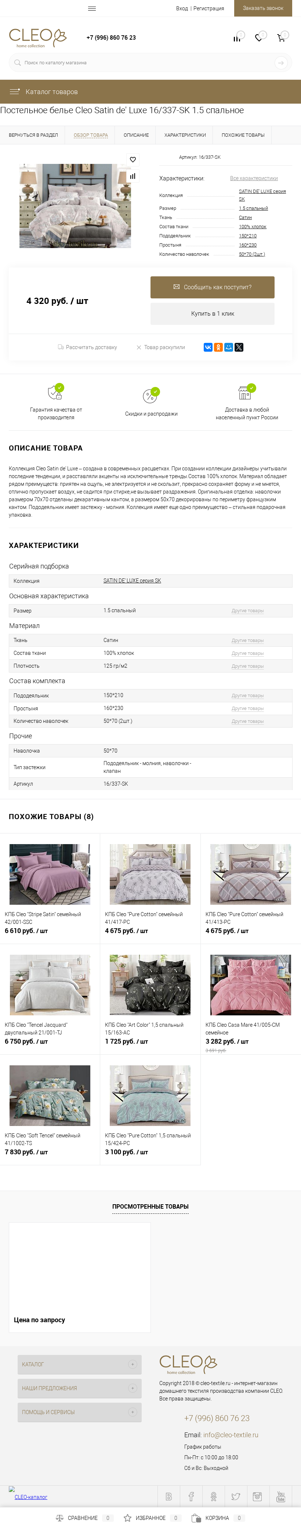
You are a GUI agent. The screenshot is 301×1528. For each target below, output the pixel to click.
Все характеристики (254, 178)
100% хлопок (252, 226)
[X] (239, 347)
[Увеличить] (75, 206)
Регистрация (208, 8)
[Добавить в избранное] (132, 159)
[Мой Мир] (228, 347)
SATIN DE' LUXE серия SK (132, 581)
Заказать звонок (263, 8)
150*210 (248, 235)
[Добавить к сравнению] (132, 176)
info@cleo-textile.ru (230, 1435)
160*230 (248, 245)
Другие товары (248, 610)
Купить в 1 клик (212, 313)
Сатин (245, 217)
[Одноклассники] (218, 347)
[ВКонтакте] (208, 347)
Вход (182, 8)
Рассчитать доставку (91, 347)
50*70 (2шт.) (252, 254)
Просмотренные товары (150, 1206)
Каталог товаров (51, 92)
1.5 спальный (253, 208)
